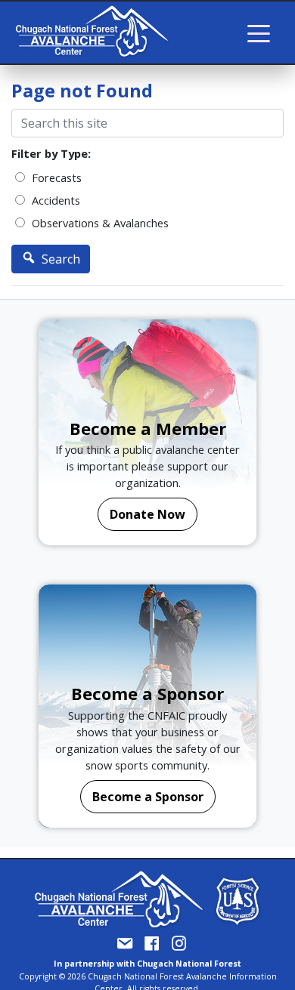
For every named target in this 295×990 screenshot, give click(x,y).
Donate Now (147, 514)
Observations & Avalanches (99, 222)
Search (59, 259)
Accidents (54, 200)
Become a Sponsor (147, 796)
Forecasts (55, 177)
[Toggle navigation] (259, 32)
